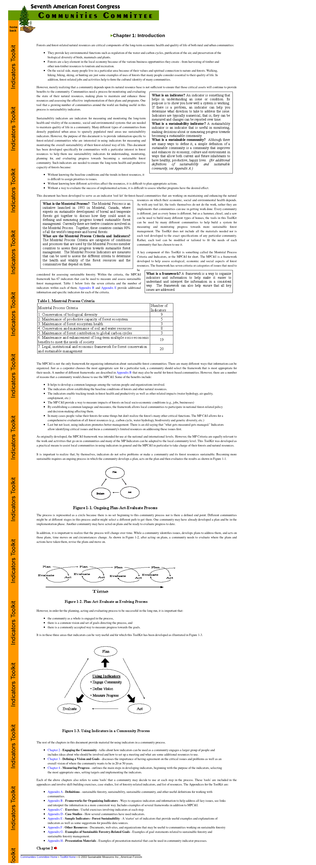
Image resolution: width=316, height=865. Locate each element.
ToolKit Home (68, 856)
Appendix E (109, 287)
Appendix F (55, 827)
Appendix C (55, 809)
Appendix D (55, 814)
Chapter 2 (54, 750)
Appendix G (55, 831)
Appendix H (55, 840)
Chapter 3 (54, 759)
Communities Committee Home (39, 856)
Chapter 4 (54, 767)
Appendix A (55, 791)
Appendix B (86, 287)
